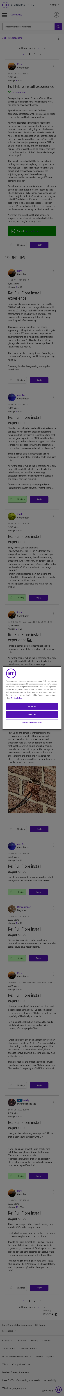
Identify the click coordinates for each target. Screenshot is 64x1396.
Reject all (32, 714)
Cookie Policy (16, 698)
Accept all (32, 706)
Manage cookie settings (32, 722)
